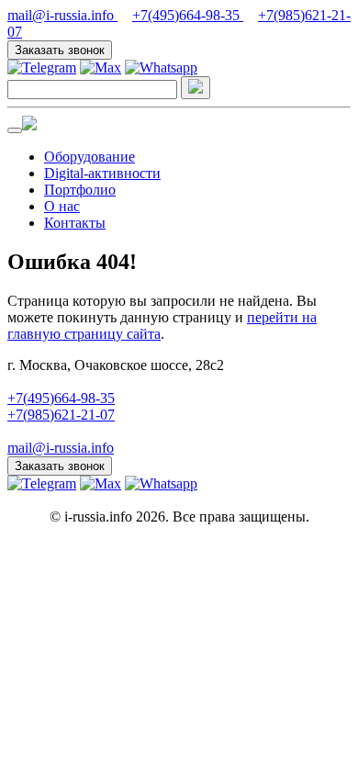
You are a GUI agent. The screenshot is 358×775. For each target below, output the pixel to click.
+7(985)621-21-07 (61, 414)
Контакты (75, 222)
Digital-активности (102, 173)
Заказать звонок (60, 50)
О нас (62, 206)
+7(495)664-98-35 (187, 15)
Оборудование (89, 156)
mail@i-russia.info (62, 15)
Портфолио (80, 189)
